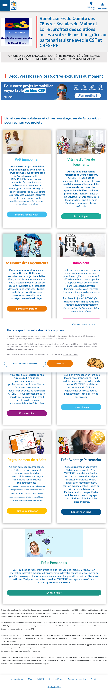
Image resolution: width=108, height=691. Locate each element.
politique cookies (70, 354)
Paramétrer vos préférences (25, 363)
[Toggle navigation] (5, 5)
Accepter (60, 363)
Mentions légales (56, 679)
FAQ (30, 679)
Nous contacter (17, 679)
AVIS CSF (40, 679)
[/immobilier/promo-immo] (54, 91)
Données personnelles (77, 679)
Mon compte (102, 8)
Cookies (94, 679)
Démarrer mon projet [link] (91, 8)
